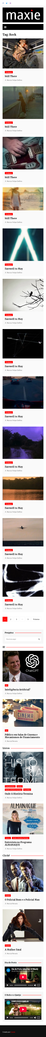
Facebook (3, 3)
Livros (20, 786)
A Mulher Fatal (13, 949)
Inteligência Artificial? (17, 689)
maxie (13, 1032)
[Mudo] (35, 985)
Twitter (6, 3)
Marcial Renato (12, 741)
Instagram (10, 3)
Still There (11, 76)
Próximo (36, 619)
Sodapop (9, 72)
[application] (23, 977)
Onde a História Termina (13, 790)
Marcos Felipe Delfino (14, 80)
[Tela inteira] (38, 985)
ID (6, 685)
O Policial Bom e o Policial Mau (22, 899)
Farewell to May (14, 268)
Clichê (8, 895)
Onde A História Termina (19, 793)
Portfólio (27, 790)
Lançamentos (10, 786)
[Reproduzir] (7, 985)
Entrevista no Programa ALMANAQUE (18, 843)
